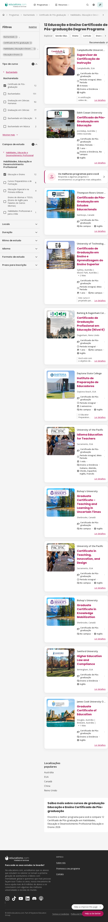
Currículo (87, 35)
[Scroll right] (105, 35)
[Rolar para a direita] (103, 14)
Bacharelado (11, 72)
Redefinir (33, 27)
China (47, 785)
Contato (60, 874)
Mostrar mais (9, 134)
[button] (10, 37)
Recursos (62, 4)
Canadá (48, 781)
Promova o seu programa (68, 868)
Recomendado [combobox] (97, 42)
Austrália (49, 772)
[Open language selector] (93, 4)
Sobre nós (61, 863)
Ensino (75, 35)
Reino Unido (50, 790)
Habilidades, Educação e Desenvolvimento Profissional (19, 154)
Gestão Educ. (61, 35)
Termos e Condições (60, 914)
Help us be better (93, 913)
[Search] (87, 4)
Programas (42, 4)
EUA (46, 776)
